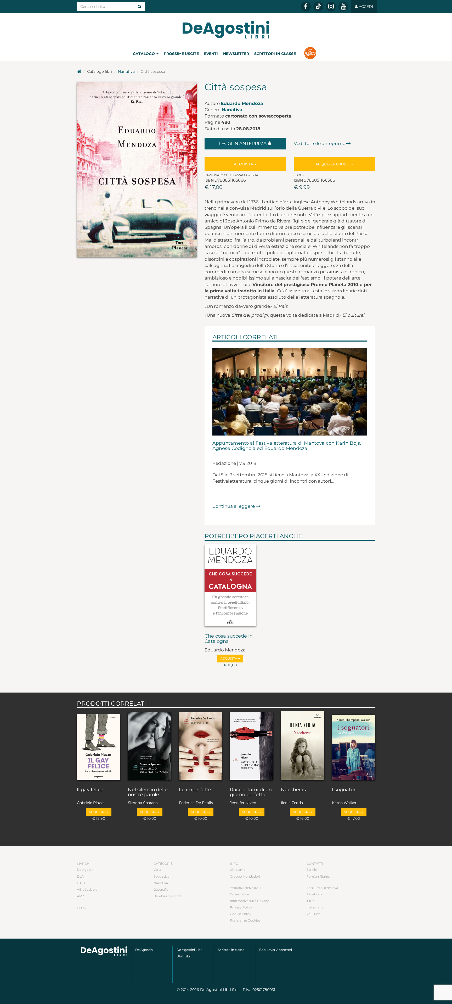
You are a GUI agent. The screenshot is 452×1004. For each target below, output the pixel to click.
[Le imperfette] (200, 746)
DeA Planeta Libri (226, 29)
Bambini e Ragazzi (168, 896)
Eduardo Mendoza (242, 103)
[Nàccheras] (302, 746)
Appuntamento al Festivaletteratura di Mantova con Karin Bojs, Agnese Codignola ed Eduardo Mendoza (286, 446)
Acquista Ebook (333, 164)
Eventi (211, 53)
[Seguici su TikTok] (318, 7)
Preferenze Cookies (245, 920)
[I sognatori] (353, 746)
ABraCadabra (87, 889)
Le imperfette (195, 790)
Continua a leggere (234, 506)
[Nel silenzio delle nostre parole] (149, 746)
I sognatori (344, 790)
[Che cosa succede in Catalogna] (230, 586)
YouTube (313, 914)
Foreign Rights (318, 876)
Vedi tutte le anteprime (320, 143)
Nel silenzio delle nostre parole (148, 792)
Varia (157, 870)
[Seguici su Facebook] (306, 7)
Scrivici (312, 870)
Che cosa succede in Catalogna (229, 639)
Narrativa (126, 71)
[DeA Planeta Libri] (104, 951)
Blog (81, 908)
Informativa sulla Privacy (249, 901)
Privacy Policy (241, 907)
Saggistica (162, 876)
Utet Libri (184, 956)
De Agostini (86, 870)
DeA (80, 876)
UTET (81, 883)
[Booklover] (310, 53)
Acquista (244, 164)
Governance (239, 894)
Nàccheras (293, 790)
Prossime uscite (181, 53)
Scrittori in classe (275, 53)
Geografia (161, 889)
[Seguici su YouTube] (343, 7)
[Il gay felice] (98, 746)
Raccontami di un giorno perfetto (251, 792)
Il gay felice (90, 790)
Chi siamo (238, 870)
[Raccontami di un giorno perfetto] (251, 746)
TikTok (312, 901)
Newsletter (236, 53)
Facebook (314, 894)
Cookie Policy (240, 914)
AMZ (80, 896)
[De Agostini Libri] (79, 71)
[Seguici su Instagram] (331, 7)
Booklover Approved (275, 950)
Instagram (315, 907)
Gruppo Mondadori (245, 876)
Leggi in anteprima (243, 143)
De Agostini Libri (189, 950)
